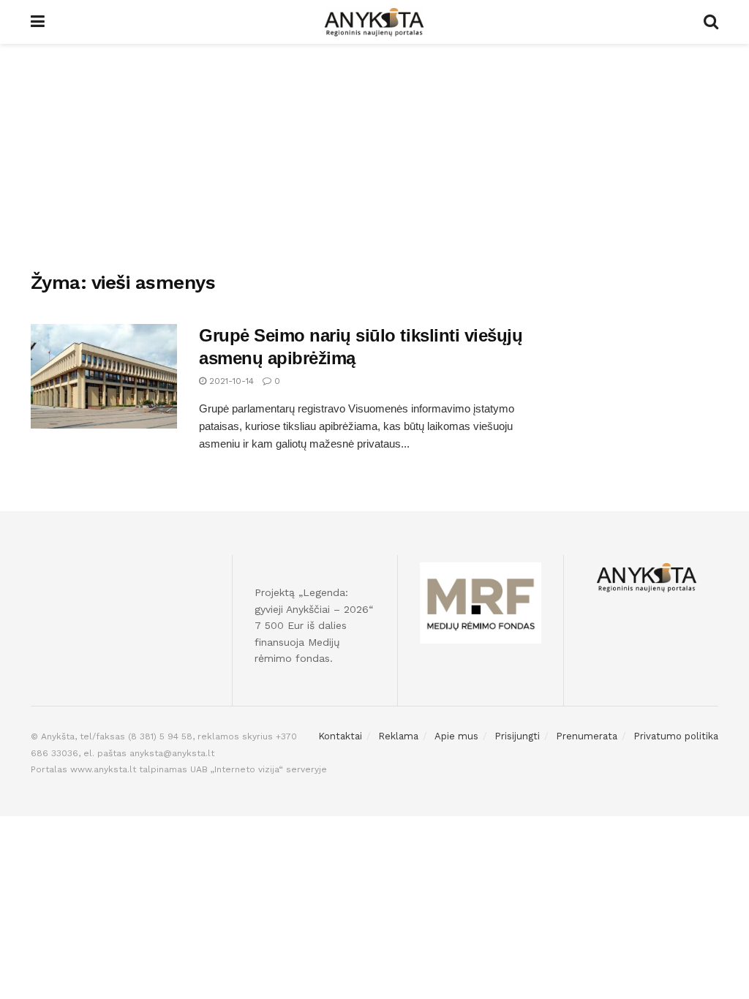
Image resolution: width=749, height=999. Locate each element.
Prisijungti (517, 736)
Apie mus (456, 736)
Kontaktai (340, 736)
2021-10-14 (230, 381)
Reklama (398, 736)
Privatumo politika (675, 736)
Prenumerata (586, 736)
